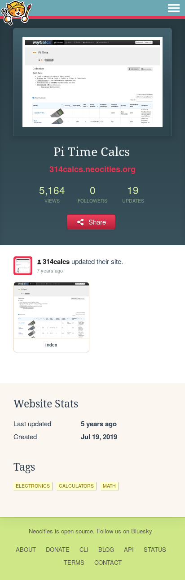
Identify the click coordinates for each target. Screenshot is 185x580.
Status (155, 549)
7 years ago (50, 270)
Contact (108, 562)
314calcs (56, 261)
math (109, 485)
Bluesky (141, 531)
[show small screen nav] (174, 8)
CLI (83, 549)
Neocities (41, 531)
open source (77, 531)
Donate (58, 549)
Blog (106, 549)
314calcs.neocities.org (92, 169)
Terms (74, 562)
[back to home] (16, 12)
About (26, 549)
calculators (76, 485)
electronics (33, 485)
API (129, 549)
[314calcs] (23, 265)
